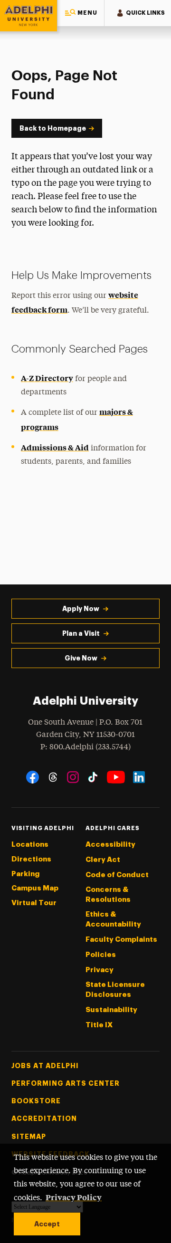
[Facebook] (32, 777)
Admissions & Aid (55, 447)
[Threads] (53, 777)
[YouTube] (116, 777)
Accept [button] (47, 1224)
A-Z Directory (47, 378)
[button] (80, 13)
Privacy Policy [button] (74, 1197)
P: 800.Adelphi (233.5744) (85, 747)
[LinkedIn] (139, 777)
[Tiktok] (93, 777)
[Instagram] (73, 777)
